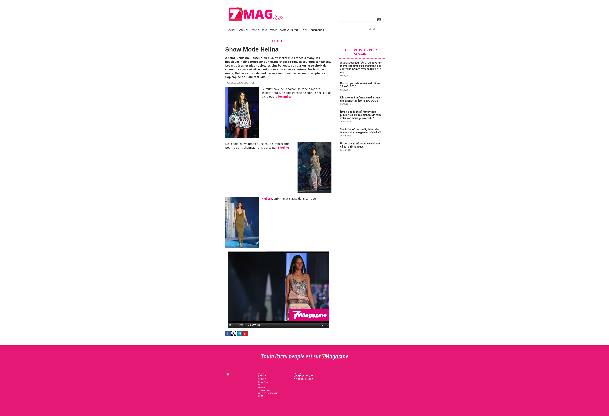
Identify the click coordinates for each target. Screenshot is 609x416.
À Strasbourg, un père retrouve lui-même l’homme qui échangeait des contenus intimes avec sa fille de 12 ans (361, 67)
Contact (298, 373)
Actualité (244, 30)
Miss (264, 30)
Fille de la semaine (268, 393)
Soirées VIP (264, 390)
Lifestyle (263, 381)
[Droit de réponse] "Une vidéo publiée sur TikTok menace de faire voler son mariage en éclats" (361, 115)
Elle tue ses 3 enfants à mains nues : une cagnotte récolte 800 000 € (361, 99)
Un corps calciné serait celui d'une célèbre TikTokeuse (360, 145)
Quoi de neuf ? (318, 30)
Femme (273, 30)
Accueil (231, 30)
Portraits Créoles (290, 30)
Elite (305, 30)
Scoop (262, 378)
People (255, 30)
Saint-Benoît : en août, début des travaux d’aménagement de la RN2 (360, 131)
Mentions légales (303, 376)
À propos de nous (304, 378)
